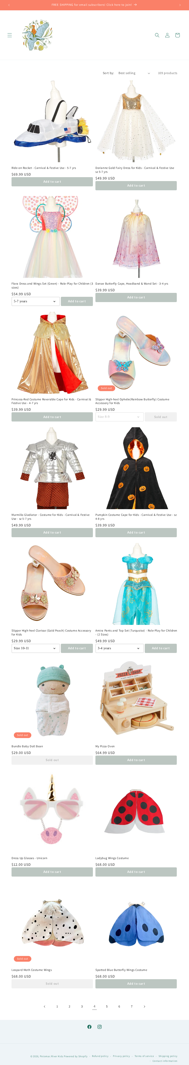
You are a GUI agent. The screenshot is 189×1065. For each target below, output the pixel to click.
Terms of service (144, 1056)
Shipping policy (168, 1056)
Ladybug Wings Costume (112, 858)
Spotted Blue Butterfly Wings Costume (121, 970)
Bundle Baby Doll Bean (27, 746)
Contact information (165, 1060)
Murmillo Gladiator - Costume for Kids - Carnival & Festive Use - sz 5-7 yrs (51, 517)
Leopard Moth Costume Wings (32, 970)
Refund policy (100, 1056)
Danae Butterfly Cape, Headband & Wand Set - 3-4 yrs (131, 284)
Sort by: (108, 73)
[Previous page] (45, 1007)
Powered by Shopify (76, 1056)
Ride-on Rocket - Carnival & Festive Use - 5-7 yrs (44, 168)
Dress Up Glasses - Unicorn (29, 858)
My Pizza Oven (105, 746)
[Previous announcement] (9, 5)
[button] (10, 35)
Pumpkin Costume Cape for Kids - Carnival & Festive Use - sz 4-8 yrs (136, 517)
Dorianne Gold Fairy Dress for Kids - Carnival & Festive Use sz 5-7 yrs (134, 170)
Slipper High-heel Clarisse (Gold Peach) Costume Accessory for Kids (51, 632)
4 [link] (95, 1006)
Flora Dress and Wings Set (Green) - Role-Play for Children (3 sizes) (52, 285)
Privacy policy (121, 1056)
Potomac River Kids (51, 1056)
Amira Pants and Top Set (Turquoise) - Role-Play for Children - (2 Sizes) (136, 632)
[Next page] (144, 1007)
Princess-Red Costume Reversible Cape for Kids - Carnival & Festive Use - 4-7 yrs (51, 401)
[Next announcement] (180, 5)
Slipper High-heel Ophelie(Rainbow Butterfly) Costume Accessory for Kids (132, 401)
